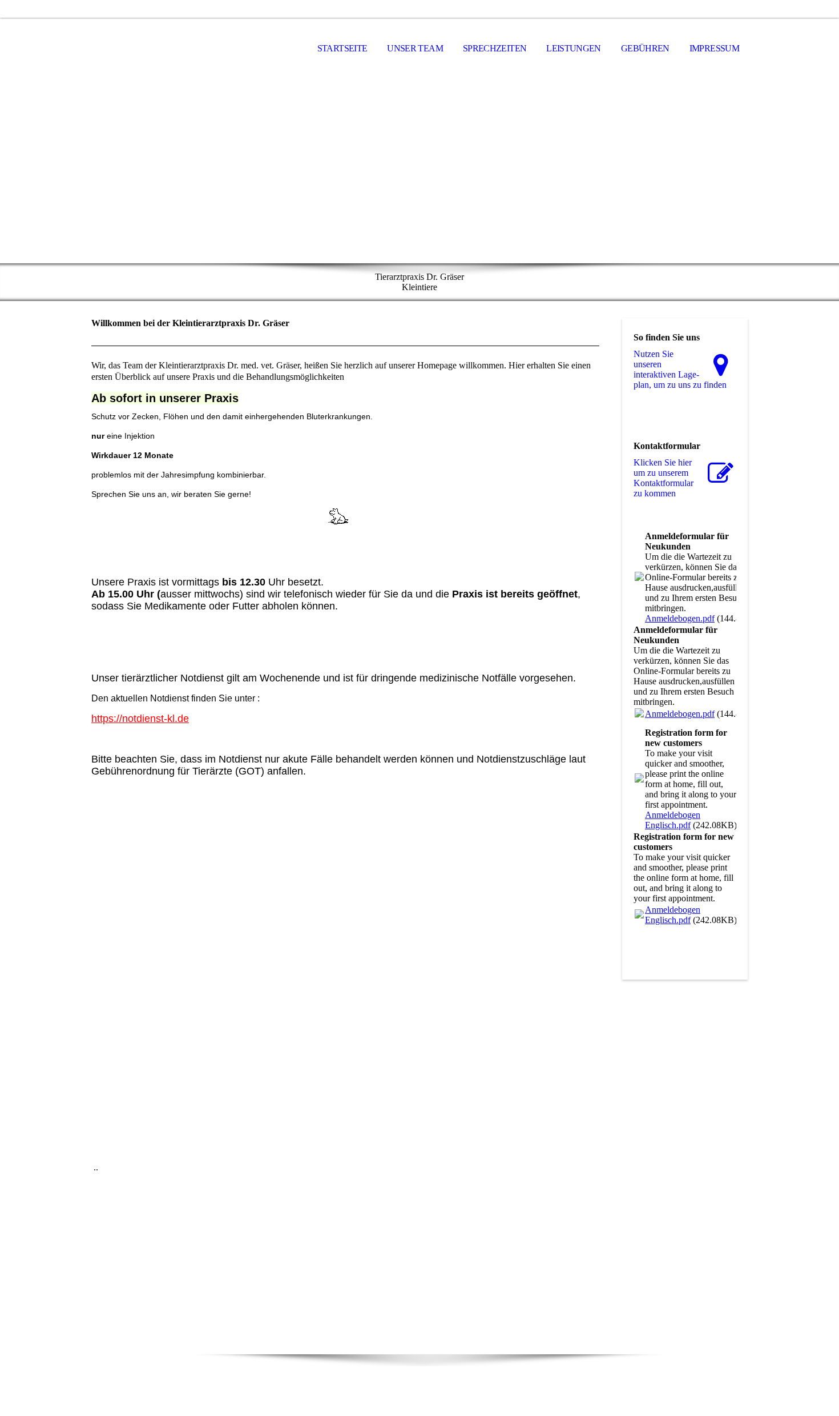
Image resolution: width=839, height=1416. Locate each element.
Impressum (714, 48)
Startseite (342, 48)
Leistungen (573, 48)
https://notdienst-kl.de (140, 718)
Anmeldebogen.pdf (680, 618)
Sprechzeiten (494, 48)
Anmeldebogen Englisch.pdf (672, 820)
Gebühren (645, 48)
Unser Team (415, 48)
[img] (419, 172)
